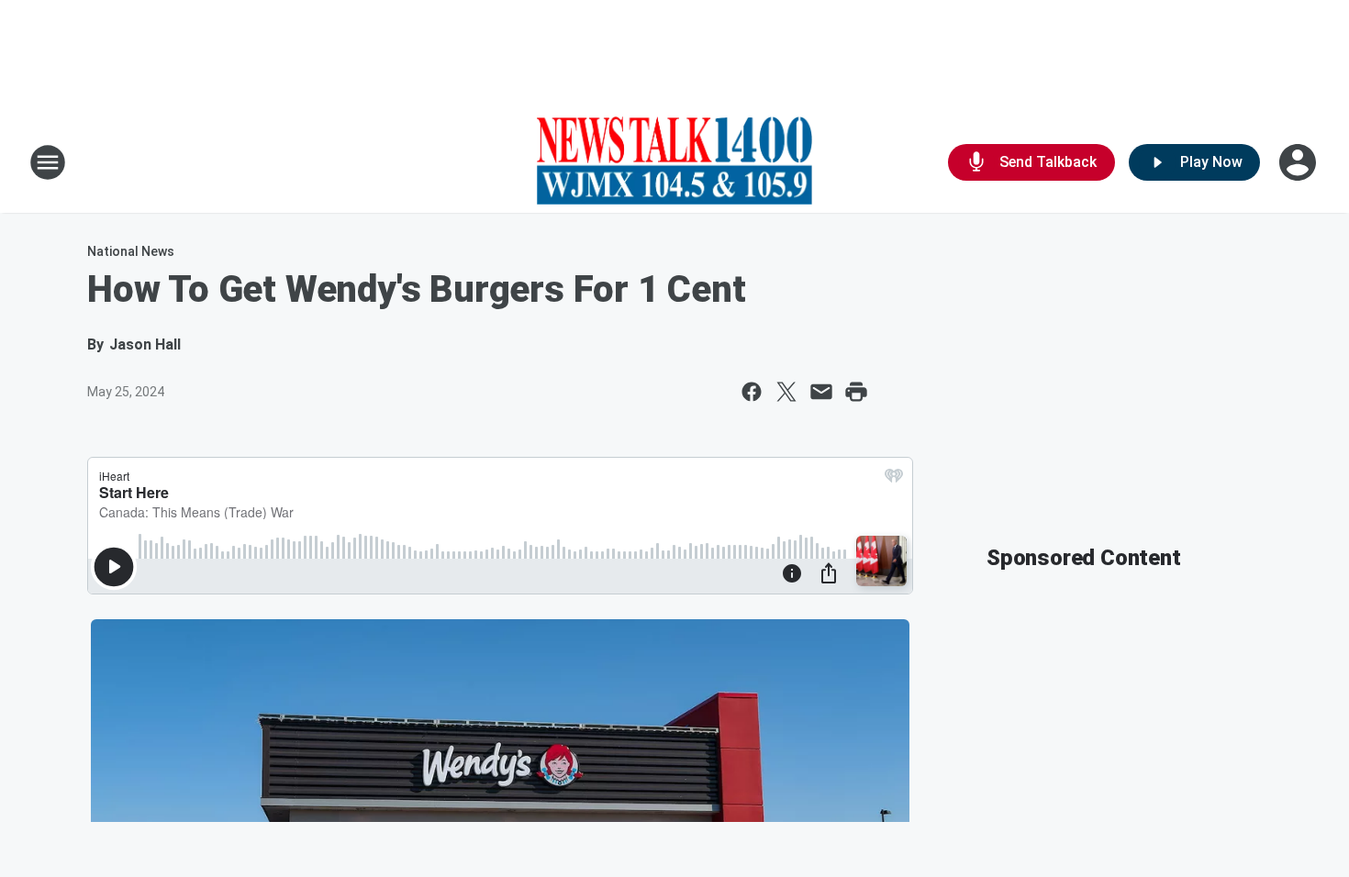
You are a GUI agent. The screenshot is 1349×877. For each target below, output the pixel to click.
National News (130, 251)
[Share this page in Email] (821, 392)
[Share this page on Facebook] (751, 392)
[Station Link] (674, 162)
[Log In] (1299, 162)
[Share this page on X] (786, 392)
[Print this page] (856, 392)
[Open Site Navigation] (47, 162)
